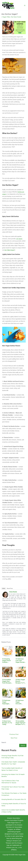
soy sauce (19, 238)
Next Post (14, 738)
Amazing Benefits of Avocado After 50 (13, 799)
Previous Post (14, 734)
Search (3, 742)
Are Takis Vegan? (9, 250)
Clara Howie (13, 592)
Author (3, 588)
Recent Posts (10, 588)
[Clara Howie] (5, 594)
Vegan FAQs (6, 17)
